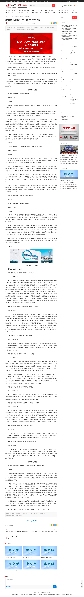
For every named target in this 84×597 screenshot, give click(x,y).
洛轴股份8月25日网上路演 (11, 571)
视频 (70, 107)
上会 (37, 1)
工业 (41, 10)
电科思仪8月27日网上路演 (28, 557)
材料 (38, 12)
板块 (33, 12)
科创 (22, 1)
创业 (26, 1)
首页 (6, 16)
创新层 (71, 62)
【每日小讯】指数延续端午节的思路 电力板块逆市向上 (16, 531)
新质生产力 (63, 89)
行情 (9, 10)
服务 (11, 1)
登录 (74, 1)
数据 (25, 10)
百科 (48, 1)
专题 (44, 1)
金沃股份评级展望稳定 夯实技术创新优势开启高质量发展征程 (44, 531)
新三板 (62, 84)
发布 (55, 586)
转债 (52, 12)
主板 (18, 1)
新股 (7, 1)
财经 (6, 12)
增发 (54, 12)
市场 (6, 10)
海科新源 (11, 525)
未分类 (71, 91)
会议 (15, 12)
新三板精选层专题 (73, 84)
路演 (40, 1)
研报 (75, 10)
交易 (54, 10)
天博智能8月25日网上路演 (28, 571)
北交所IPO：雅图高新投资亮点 (67, 182)
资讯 (49, 10)
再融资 (62, 62)
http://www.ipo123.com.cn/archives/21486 (14, 515)
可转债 (62, 71)
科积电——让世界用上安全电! (67, 180)
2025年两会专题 (64, 48)
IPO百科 (76, 12)
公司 (9, 12)
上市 (22, 12)
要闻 (22, 10)
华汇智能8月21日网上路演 (46, 571)
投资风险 (71, 79)
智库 (15, 10)
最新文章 (48, 592)
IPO (59, 10)
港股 (59, 12)
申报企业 (62, 100)
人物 (12, 12)
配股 (70, 114)
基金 (46, 10)
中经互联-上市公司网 (19, 594)
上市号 (77, 5)
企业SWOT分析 (64, 58)
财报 (12, 10)
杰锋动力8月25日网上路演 (46, 557)
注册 (78, 1)
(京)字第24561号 (69, 594)
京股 (29, 1)
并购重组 (62, 79)
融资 (14, 1)
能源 (36, 12)
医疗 (41, 12)
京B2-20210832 (51, 594)
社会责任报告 (72, 103)
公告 (70, 60)
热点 (73, 12)
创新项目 (62, 66)
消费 (38, 10)
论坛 (28, 12)
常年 (25, 12)
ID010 (9, 23)
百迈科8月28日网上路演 (10, 557)
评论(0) (33, 23)
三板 (33, 1)
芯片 (36, 10)
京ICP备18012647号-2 (33, 594)
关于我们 (43, 592)
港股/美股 (72, 97)
